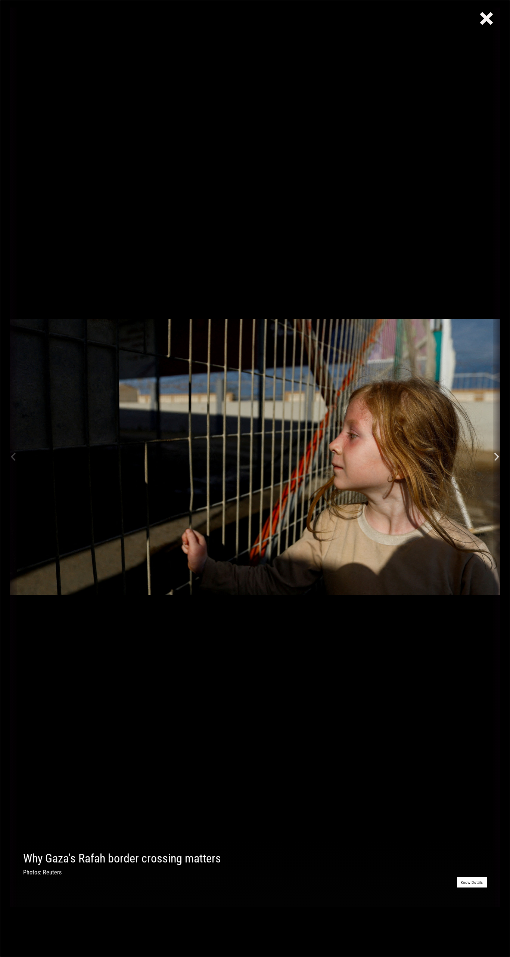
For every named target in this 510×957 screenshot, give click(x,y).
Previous (13, 457)
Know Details (472, 882)
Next (496, 457)
